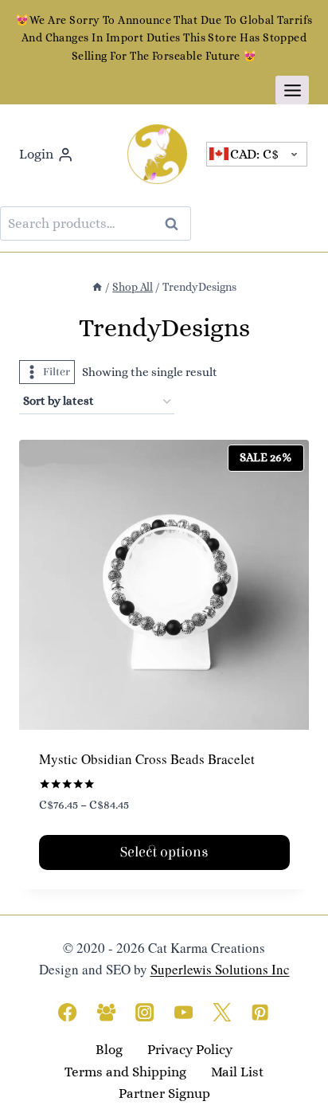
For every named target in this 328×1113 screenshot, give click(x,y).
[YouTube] (183, 1012)
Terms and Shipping (125, 1072)
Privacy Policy (189, 1049)
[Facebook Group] (106, 1012)
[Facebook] (68, 1012)
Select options (164, 852)
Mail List (237, 1072)
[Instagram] (144, 1012)
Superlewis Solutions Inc (220, 969)
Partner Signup (164, 1093)
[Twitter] (221, 1012)
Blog (109, 1049)
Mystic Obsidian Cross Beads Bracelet (147, 759)
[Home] (97, 286)
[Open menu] (292, 90)
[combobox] (257, 154)
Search (176, 223)
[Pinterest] (260, 1012)
